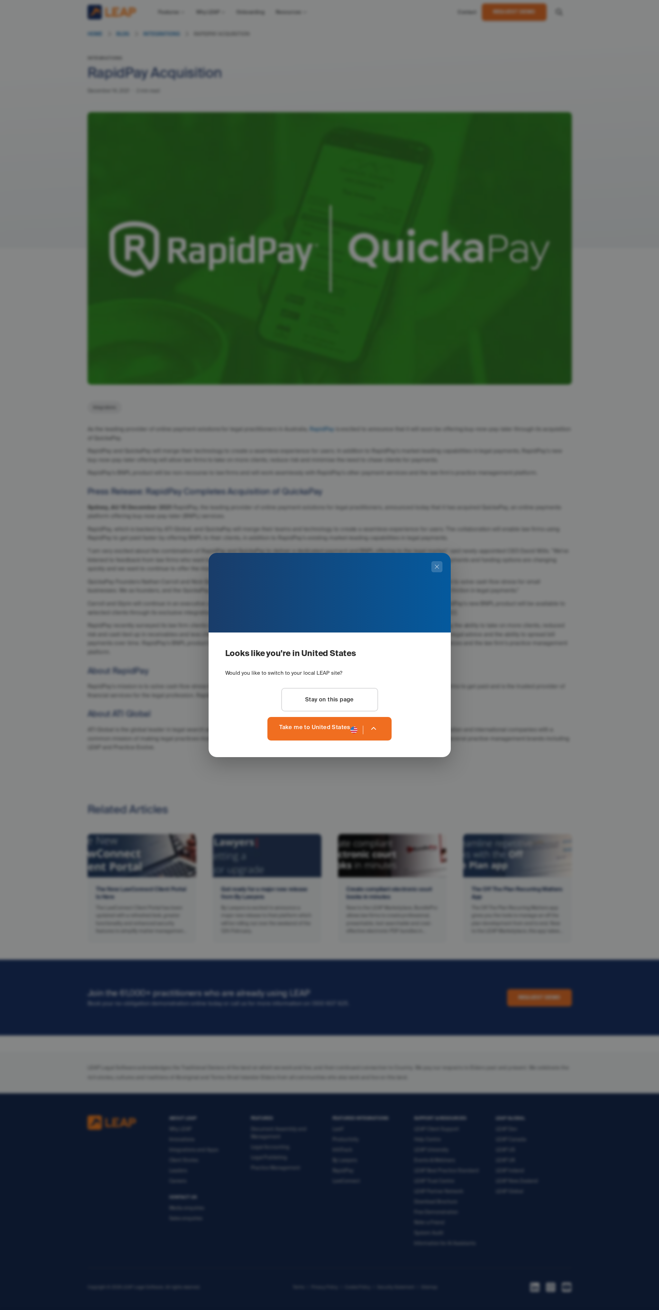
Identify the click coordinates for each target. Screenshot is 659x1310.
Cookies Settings (452, 1294)
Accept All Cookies (554, 1294)
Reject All (502, 1294)
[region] (329, 1294)
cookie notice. (174, 1303)
